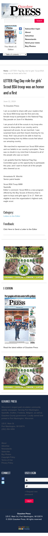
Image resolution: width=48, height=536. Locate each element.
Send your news (32, 43)
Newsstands (30, 39)
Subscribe (5, 451)
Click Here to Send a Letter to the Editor (20, 229)
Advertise (29, 36)
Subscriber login (32, 29)
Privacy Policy (7, 463)
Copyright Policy (8, 457)
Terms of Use (7, 460)
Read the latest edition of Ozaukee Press (20, 347)
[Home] (24, 17)
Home (5, 71)
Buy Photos (30, 46)
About (28, 32)
